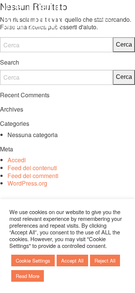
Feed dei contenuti (32, 167)
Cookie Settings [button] (33, 260)
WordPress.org (27, 183)
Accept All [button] (72, 260)
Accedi (17, 160)
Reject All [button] (105, 260)
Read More (27, 275)
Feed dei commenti (33, 175)
